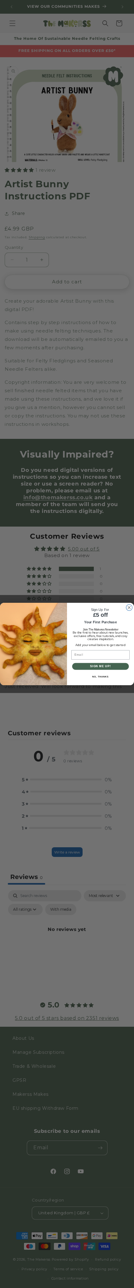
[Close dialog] (129, 607)
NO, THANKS (100, 677)
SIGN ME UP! (100, 666)
